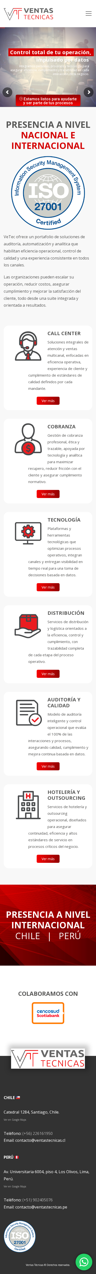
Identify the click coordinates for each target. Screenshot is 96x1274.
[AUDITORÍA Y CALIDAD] (28, 712)
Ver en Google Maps (15, 1119)
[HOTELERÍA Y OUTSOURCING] (28, 805)
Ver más (48, 400)
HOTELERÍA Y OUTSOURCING (66, 795)
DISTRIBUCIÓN (66, 613)
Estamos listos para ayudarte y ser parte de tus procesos (50, 101)
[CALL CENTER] (28, 346)
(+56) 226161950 (37, 1133)
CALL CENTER (64, 333)
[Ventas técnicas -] (29, 13)
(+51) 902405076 (37, 1200)
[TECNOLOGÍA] (28, 532)
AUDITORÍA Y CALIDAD (64, 702)
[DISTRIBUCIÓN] (28, 625)
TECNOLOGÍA (64, 519)
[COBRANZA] (28, 439)
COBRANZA (62, 426)
